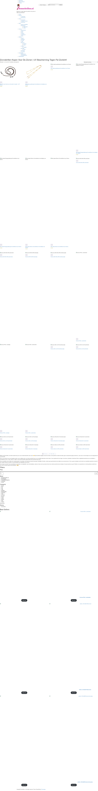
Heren (20, 18)
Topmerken (23, 16)
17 (49, 453)
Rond (22, 32)
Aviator (22, 38)
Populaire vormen (24, 21)
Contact (20, 2)
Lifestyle (24, 47)
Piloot (22, 31)
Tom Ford (23, 51)
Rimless (24, 43)
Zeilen (24, 27)
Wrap (22, 35)
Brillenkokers (23, 54)
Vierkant (22, 33)
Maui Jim (22, 42)
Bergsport (23, 39)
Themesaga (43, 789)
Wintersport (23, 25)
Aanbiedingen (21, 56)
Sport (20, 23)
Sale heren (23, 22)
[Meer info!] (1, 82)
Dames (20, 15)
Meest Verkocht (21, 1)
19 (53, 453)
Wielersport (25, 26)
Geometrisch (23, 30)
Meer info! (24, 600)
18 (51, 453)
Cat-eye (22, 40)
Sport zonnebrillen (24, 24)
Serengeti (23, 50)
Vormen (20, 29)
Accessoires (21, 52)
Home (20, 14)
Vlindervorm (23, 34)
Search (61, 4)
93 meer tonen (2, 503)
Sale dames (23, 17)
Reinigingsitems (24, 55)
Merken (20, 37)
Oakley (22, 46)
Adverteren (21, 0)
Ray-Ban (22, 48)
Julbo (22, 41)
